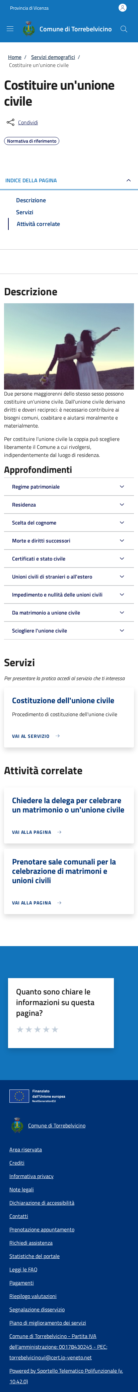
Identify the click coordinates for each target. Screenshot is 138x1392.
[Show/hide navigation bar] (10, 28)
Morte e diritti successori (41, 541)
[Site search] (124, 29)
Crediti (16, 1163)
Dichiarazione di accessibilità (41, 1203)
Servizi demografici (53, 57)
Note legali (21, 1189)
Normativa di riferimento (31, 140)
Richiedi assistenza (31, 1243)
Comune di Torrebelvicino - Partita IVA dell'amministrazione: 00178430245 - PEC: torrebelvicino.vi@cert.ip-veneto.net (58, 1346)
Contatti (18, 1216)
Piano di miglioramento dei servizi (47, 1323)
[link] (37, 735)
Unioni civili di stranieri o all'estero (52, 577)
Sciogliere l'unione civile (39, 631)
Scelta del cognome (34, 523)
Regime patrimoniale (36, 487)
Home (14, 57)
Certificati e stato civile (38, 559)
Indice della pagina (31, 180)
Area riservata (25, 1149)
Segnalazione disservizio (37, 1309)
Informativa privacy (31, 1176)
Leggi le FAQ (23, 1269)
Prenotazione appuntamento (41, 1229)
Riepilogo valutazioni (33, 1296)
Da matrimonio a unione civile (46, 613)
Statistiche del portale (34, 1256)
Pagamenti (21, 1283)
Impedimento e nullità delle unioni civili (57, 595)
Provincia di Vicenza (29, 7)
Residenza (24, 505)
